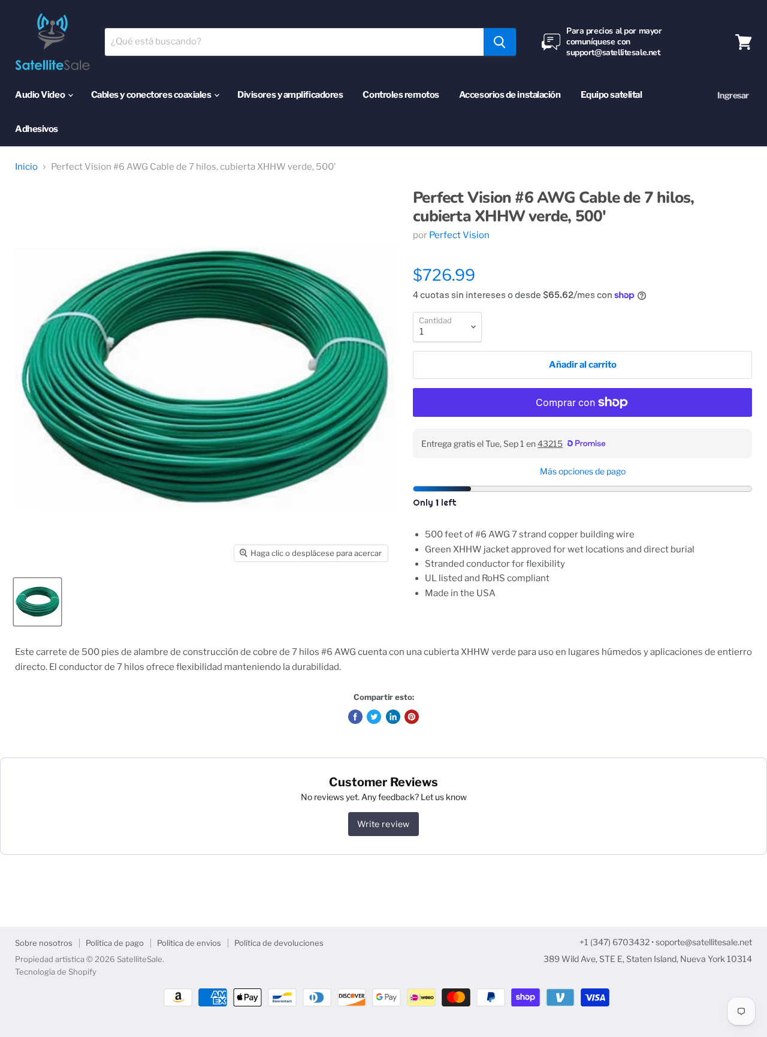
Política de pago (115, 943)
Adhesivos (36, 129)
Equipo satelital (611, 94)
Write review (383, 824)
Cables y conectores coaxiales (152, 94)
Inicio (26, 167)
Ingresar (733, 95)
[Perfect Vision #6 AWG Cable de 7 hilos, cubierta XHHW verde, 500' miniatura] (37, 602)
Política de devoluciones (279, 943)
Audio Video (41, 94)
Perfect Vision (459, 235)
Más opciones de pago (583, 471)
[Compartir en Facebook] (355, 717)
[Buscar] (500, 42)
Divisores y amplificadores (290, 94)
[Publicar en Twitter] (374, 717)
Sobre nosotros (44, 943)
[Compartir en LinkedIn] (393, 717)
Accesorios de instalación (510, 94)
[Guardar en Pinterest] (411, 717)
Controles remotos (401, 94)
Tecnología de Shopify (55, 971)
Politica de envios (189, 943)
